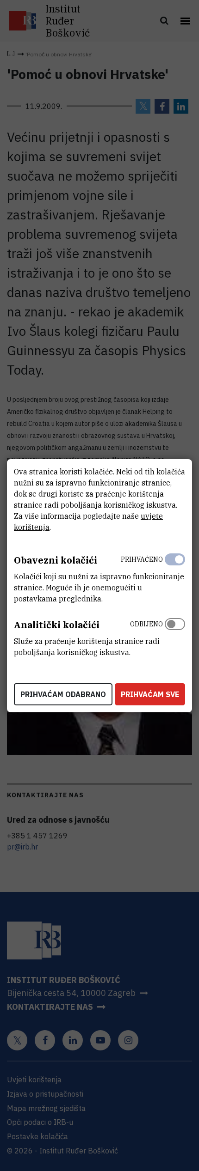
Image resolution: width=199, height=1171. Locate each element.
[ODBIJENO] (175, 636)
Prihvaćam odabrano (63, 694)
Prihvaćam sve (150, 694)
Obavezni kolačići (55, 560)
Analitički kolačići (57, 625)
